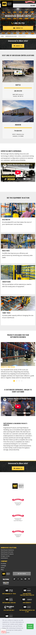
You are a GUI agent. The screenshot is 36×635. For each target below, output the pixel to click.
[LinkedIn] (21, 578)
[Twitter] (14, 578)
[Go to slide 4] (22, 381)
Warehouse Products (7, 554)
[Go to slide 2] (17, 381)
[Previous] (1, 360)
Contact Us (18, 46)
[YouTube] (25, 578)
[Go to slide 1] (14, 381)
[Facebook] (18, 578)
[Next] (34, 360)
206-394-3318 (18, 91)
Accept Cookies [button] (30, 626)
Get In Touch (22, 573)
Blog (2, 569)
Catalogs (3, 565)
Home (2, 36)
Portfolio (3, 563)
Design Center (5, 556)
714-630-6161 (18, 131)
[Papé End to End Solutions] (6, 583)
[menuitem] (33, 5)
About (3, 567)
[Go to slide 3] (19, 381)
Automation (4, 558)
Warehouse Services (7, 552)
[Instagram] (29, 578)
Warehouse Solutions (11, 36)
